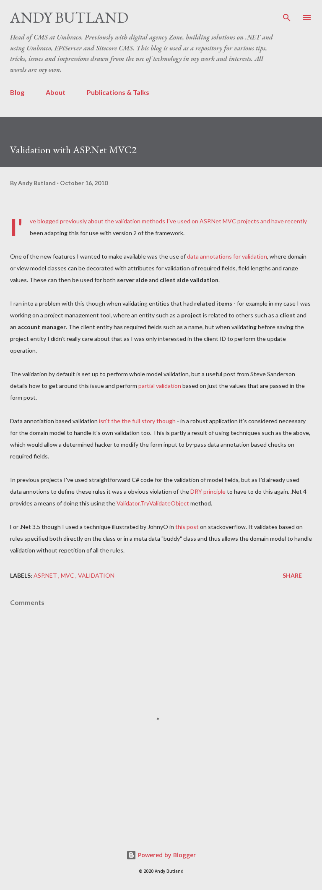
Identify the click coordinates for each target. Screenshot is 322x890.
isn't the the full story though (137, 420)
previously (73, 221)
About (55, 92)
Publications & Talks (118, 92)
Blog (17, 92)
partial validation (159, 385)
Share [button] (292, 575)
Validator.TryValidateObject (153, 503)
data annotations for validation (227, 256)
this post (187, 526)
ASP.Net (46, 575)
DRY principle (208, 491)
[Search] (287, 15)
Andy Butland (69, 17)
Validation (96, 575)
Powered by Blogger (166, 855)
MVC (68, 575)
